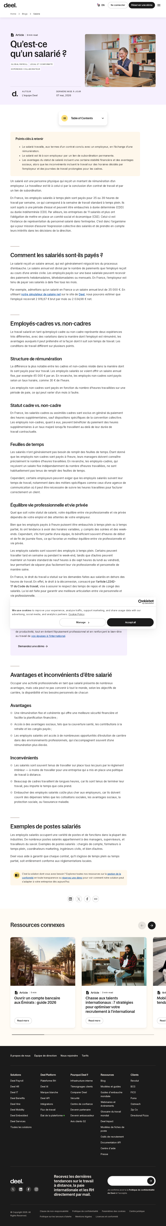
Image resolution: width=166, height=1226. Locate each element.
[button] (83, 118)
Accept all (130, 622)
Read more (23, 1020)
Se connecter (118, 5)
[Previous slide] (142, 925)
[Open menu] (159, 5)
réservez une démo (72, 877)
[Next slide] (152, 925)
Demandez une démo (31, 646)
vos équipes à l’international (48, 636)
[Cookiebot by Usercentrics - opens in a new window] (139, 602)
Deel (82, 294)
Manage (81, 622)
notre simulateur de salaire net (41, 294)
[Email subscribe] (150, 1180)
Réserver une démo (141, 5)
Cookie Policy (77, 614)
